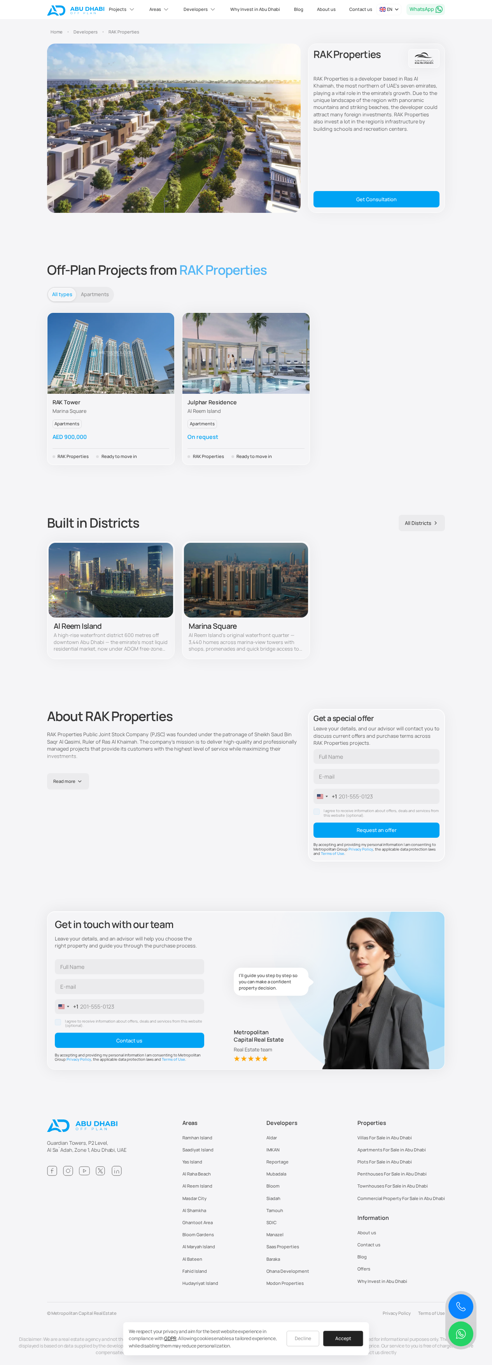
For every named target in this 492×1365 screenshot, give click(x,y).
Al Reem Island (197, 1186)
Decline (303, 1338)
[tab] (62, 294)
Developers (282, 1122)
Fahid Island (194, 1271)
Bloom (273, 1186)
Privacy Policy (360, 849)
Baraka (273, 1259)
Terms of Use (332, 853)
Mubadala (276, 1174)
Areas (190, 1122)
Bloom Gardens (198, 1234)
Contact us (360, 9)
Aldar (271, 1137)
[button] (122, 10)
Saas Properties (282, 1246)
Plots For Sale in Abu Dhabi (384, 1162)
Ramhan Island (197, 1137)
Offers (363, 1269)
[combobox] (325, 796)
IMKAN (273, 1150)
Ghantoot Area (197, 1222)
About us (326, 9)
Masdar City (194, 1198)
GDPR (170, 1338)
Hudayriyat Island (200, 1283)
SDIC (271, 1222)
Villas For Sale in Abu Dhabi (384, 1137)
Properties (371, 1122)
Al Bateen (192, 1259)
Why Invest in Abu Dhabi (255, 9)
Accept (343, 1338)
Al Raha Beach (196, 1174)
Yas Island (192, 1162)
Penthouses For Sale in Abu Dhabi (392, 1174)
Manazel (275, 1234)
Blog (298, 9)
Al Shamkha (194, 1210)
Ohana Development (287, 1271)
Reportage (277, 1162)
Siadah (273, 1198)
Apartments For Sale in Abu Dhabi (391, 1150)
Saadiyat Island (198, 1150)
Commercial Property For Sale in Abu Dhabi (401, 1198)
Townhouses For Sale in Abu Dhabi (392, 1186)
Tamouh (274, 1210)
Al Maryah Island (198, 1246)
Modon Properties (285, 1283)
